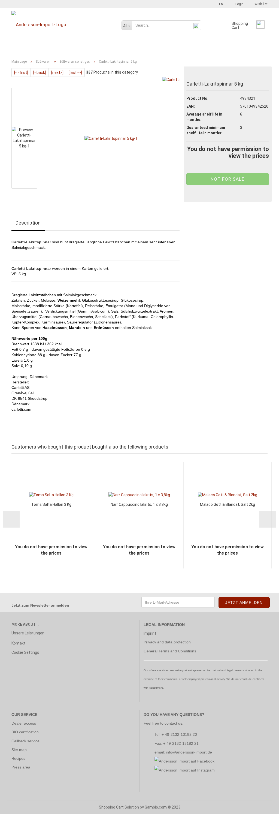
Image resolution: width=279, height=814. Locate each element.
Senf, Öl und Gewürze (101, 47)
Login (239, 4)
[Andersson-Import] (62, 24)
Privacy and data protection (167, 642)
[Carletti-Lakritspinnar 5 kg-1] (111, 138)
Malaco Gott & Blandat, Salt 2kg (227, 504)
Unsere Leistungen (27, 633)
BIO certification (25, 732)
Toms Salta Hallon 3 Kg (51, 504)
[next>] (57, 72)
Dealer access (23, 723)
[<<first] (21, 72)
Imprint (150, 633)
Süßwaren (140, 47)
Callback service (25, 741)
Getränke (37, 47)
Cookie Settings (25, 652)
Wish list (260, 4)
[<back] (39, 72)
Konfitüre (63, 47)
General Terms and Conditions (170, 651)
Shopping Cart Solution (119, 807)
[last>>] (75, 72)
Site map (19, 750)
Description (28, 223)
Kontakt (18, 643)
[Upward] (264, 805)
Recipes (18, 758)
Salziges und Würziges (180, 47)
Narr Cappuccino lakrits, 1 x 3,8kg (139, 504)
